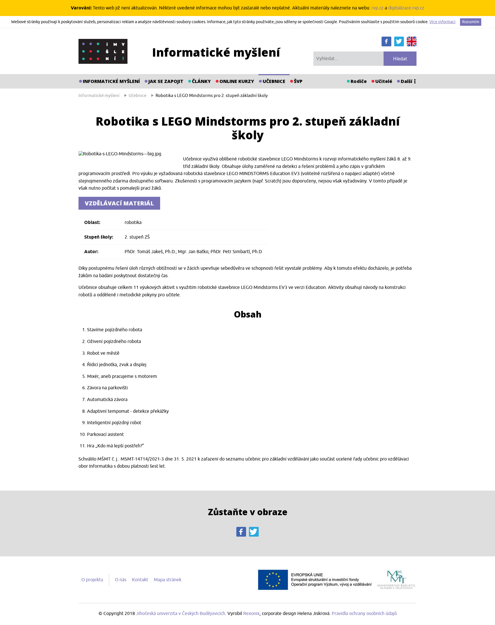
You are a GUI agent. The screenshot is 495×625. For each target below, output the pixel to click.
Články (201, 81)
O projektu (92, 580)
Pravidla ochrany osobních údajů (364, 613)
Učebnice (274, 81)
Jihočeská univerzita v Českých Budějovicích (180, 613)
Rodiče (359, 81)
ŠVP (298, 81)
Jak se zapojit (165, 81)
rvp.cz (378, 8)
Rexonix (251, 613)
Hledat (400, 58)
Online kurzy (236, 81)
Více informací (442, 21)
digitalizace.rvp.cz (406, 8)
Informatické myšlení (111, 81)
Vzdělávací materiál (119, 203)
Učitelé (383, 81)
